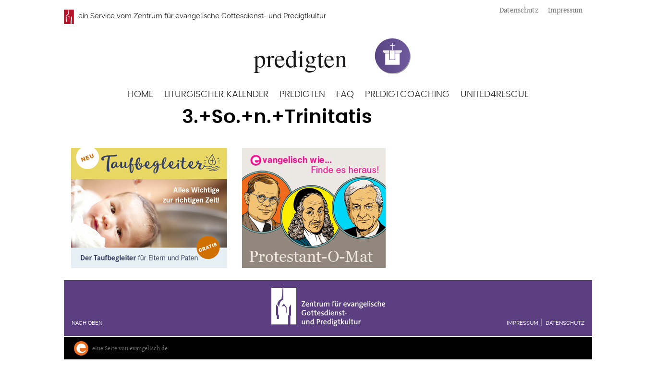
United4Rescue (495, 94)
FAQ (345, 94)
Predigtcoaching (407, 94)
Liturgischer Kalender (216, 94)
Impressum (565, 9)
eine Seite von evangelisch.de (130, 348)
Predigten (302, 94)
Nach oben (87, 323)
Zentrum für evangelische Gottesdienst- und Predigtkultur (230, 16)
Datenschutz (518, 9)
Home (140, 94)
